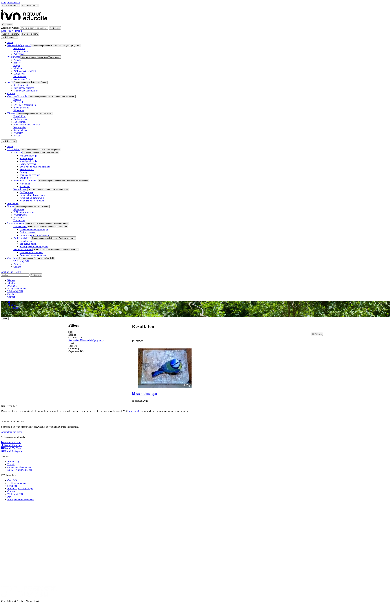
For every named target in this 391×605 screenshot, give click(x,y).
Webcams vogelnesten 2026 (26, 124)
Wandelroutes (20, 215)
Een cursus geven (28, 243)
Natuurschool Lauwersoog (32, 195)
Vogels (16, 65)
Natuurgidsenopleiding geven (34, 246)
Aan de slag (13, 461)
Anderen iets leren (22, 238)
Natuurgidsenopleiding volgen (34, 235)
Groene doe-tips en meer (31, 252)
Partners (17, 264)
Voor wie (17, 152)
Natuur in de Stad (21, 79)
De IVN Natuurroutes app (20, 470)
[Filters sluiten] (70, 332)
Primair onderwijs (28, 155)
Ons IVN (11, 294)
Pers (9, 496)
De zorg (23, 172)
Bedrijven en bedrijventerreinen (35, 166)
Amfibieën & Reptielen (24, 71)
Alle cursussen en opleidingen (34, 229)
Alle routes (18, 209)
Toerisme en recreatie (30, 175)
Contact (11, 93)
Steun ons (12, 485)
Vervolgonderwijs (28, 161)
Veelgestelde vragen (17, 288)
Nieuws (11, 280)
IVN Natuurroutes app (24, 212)
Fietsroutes (18, 217)
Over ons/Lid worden (17, 96)
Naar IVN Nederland (11, 31)
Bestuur (17, 99)
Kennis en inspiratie (23, 249)
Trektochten (19, 220)
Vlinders (17, 68)
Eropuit (11, 464)
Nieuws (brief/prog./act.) (19, 45)
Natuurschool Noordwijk (32, 198)
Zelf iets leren (20, 226)
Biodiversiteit (19, 76)
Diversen (11, 113)
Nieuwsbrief (19, 48)
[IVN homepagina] (25, 21)
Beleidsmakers (27, 169)
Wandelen (18, 133)
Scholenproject (20, 85)
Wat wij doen (13, 149)
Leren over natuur (16, 223)
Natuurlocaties (20, 189)
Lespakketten (26, 241)
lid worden (18, 110)
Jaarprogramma (20, 51)
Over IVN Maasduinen (24, 105)
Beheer (16, 62)
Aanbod (5, 272)
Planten (17, 60)
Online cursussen (28, 232)
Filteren (318, 334)
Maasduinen (13, 307)
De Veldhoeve (26, 192)
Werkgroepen (13, 57)
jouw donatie (133, 411)
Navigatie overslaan (10, 2)
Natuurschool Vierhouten (32, 200)
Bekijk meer (25, 177)
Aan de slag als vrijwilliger (20, 488)
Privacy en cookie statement (20, 499)
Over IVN (12, 258)
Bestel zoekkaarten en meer (33, 255)
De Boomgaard (20, 119)
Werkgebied (19, 102)
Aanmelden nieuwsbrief (12, 432)
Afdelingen (25, 183)
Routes (10, 206)
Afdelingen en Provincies (25, 180)
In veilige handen (21, 107)
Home (10, 42)
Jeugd (10, 82)
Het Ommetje (19, 122)
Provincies (25, 186)
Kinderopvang (26, 158)
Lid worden (15, 272)
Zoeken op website (10, 27)
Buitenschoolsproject (23, 88)
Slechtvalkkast (20, 130)
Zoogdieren (19, 73)
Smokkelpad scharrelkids (25, 90)
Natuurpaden (19, 127)
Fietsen (16, 135)
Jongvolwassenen (28, 164)
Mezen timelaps (144, 394)
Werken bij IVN (21, 261)
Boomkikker (19, 116)
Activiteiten (19, 54)
